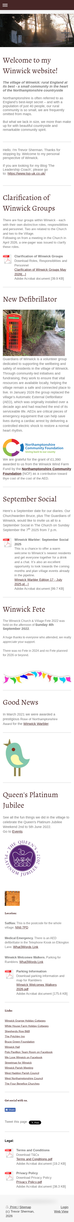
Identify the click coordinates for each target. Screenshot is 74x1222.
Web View (61, 1211)
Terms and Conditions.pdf (34, 1159)
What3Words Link (25, 947)
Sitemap (25, 1207)
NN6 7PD (21, 927)
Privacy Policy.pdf (29, 1182)
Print (13, 1207)
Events (17, 831)
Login (64, 1207)
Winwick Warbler (35, 724)
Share (11, 1110)
